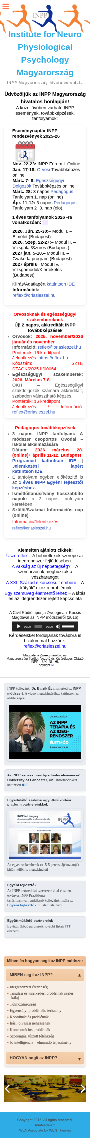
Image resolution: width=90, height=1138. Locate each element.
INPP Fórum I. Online (59, 163)
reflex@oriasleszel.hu (34, 295)
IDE (25, 785)
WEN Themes (60, 1130)
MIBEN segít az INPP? (31, 975)
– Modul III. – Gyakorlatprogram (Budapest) (42, 256)
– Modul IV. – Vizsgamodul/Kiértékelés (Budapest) (37, 270)
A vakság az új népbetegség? (41, 566)
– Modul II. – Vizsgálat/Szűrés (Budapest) (44, 245)
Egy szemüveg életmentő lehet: (36, 593)
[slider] (68, 625)
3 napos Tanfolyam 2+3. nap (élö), (44, 205)
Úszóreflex (17, 555)
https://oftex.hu (53, 357)
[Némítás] (58, 626)
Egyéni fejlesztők (21, 905)
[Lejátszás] (18, 626)
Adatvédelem (45, 1125)
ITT (68, 926)
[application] (45, 626)
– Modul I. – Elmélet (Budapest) (42, 234)
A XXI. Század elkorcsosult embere (41, 582)
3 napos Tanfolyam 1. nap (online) (42, 194)
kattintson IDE (61, 284)
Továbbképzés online (43, 183)
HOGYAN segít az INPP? (33, 1058)
